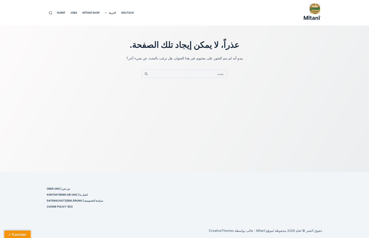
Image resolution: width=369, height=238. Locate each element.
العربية (112, 12)
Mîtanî (311, 18)
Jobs (73, 12)
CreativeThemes (221, 231)
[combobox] (188, 73)
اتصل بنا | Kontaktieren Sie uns (67, 194)
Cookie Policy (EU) (60, 206)
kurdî (61, 12)
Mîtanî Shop (91, 12)
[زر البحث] (146, 74)
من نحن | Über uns (58, 188)
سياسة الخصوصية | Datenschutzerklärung (75, 200)
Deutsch (127, 12)
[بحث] (50, 12)
